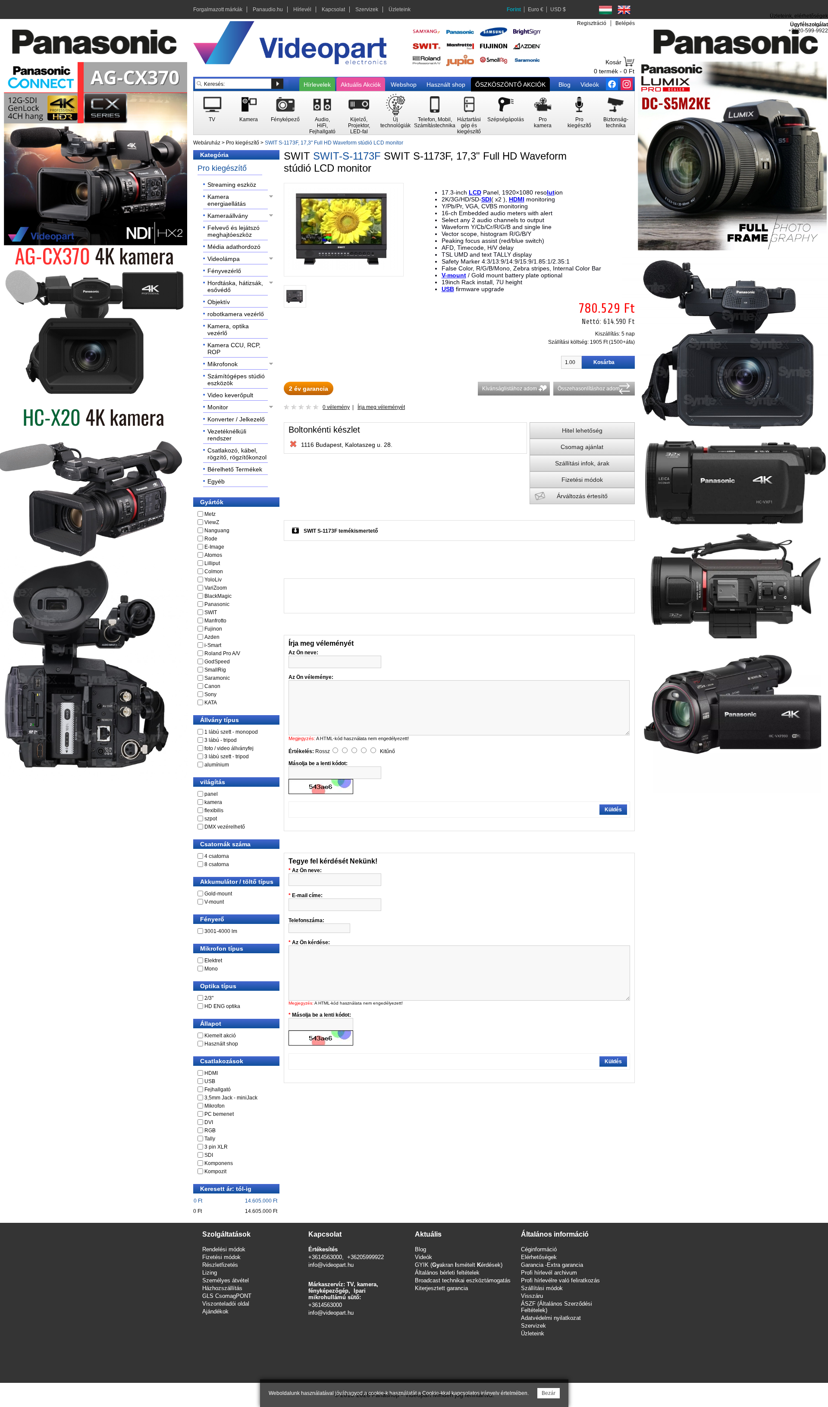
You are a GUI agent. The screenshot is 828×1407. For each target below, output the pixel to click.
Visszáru (532, 1296)
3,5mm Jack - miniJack (230, 1098)
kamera (213, 802)
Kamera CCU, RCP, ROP (233, 348)
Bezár (548, 1393)
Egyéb (216, 481)
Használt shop (446, 84)
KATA (210, 703)
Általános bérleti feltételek (447, 1272)
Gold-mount (218, 894)
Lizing (209, 1272)
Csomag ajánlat (582, 446)
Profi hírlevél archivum (549, 1272)
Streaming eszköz (231, 184)
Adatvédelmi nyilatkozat (551, 1318)
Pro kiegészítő (242, 143)
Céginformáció (539, 1249)
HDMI (211, 1073)
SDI (208, 1155)
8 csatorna (216, 864)
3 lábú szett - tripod (226, 757)
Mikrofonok (222, 364)
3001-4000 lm (220, 931)
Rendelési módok (223, 1249)
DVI (208, 1122)
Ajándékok (215, 1311)
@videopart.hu (335, 1313)
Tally (209, 1139)
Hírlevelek (317, 84)
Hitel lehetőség (582, 430)
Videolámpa (223, 258)
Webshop (404, 84)
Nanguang (216, 531)
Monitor (217, 407)
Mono (211, 969)
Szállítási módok (542, 1288)
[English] (624, 10)
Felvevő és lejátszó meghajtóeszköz (233, 231)
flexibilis (213, 810)
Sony (210, 694)
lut (551, 192)
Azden (212, 637)
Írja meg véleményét (381, 407)
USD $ (558, 9)
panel (211, 794)
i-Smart (212, 645)
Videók (589, 84)
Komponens (218, 1163)
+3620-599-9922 (808, 31)
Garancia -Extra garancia (552, 1265)
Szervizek (366, 9)
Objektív (218, 301)
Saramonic (217, 678)
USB (209, 1081)
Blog (564, 84)
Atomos (213, 555)
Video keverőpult (230, 395)
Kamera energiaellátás (226, 200)
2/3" (208, 998)
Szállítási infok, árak (582, 463)
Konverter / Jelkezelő (236, 419)
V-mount (214, 902)
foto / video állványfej (229, 748)
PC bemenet (219, 1114)
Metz (210, 514)
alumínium (216, 765)
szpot (210, 819)
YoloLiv (213, 580)
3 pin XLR (216, 1147)
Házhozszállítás (222, 1288)
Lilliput (212, 563)
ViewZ (211, 522)
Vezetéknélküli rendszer (226, 435)
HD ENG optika (222, 1006)
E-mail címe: (307, 895)
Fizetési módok (582, 479)
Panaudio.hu (268, 9)
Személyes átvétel (225, 1280)
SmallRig (215, 670)
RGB (210, 1130)
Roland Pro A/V (222, 653)
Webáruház (206, 143)
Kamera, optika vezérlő (228, 329)
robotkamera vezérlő (235, 314)
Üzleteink (400, 9)
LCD (475, 192)
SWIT (210, 612)
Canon (212, 686)
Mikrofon (214, 1106)
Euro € (535, 9)
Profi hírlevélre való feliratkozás (560, 1280)
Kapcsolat (333, 9)
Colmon (213, 571)
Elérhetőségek (539, 1257)
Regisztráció (591, 23)
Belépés (625, 23)
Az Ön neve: (307, 870)
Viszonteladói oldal (225, 1303)
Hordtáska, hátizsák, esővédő (235, 286)
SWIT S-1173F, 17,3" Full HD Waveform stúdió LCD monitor (334, 143)
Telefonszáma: (306, 920)
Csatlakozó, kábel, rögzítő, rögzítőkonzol (237, 454)
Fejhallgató (217, 1090)
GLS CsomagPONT (226, 1296)
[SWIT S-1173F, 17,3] (344, 269)
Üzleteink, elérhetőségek (799, 16)
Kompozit (215, 1171)
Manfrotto (215, 621)
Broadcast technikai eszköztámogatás (463, 1280)
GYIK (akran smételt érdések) (458, 1265)
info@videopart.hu (331, 1265)
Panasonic (216, 604)
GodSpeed (217, 662)
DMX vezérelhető (224, 827)
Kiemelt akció (220, 1036)
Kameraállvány (227, 215)
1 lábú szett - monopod (231, 732)
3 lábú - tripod (220, 740)
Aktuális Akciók (361, 84)
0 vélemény (336, 407)
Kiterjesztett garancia (441, 1288)
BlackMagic (218, 596)
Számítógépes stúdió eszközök (236, 379)
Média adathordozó (233, 246)
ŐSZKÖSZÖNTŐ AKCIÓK (510, 84)
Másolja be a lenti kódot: (321, 1015)
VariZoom (215, 588)
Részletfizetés (220, 1265)
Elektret (213, 961)
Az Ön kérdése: (311, 942)
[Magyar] (605, 10)
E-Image (214, 547)
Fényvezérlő (224, 270)
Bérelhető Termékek (234, 469)
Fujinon (213, 629)
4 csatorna (216, 856)
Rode (210, 539)
